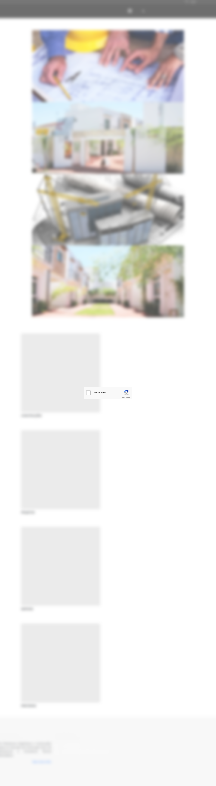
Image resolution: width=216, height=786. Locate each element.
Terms (128, 397)
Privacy (123, 397)
